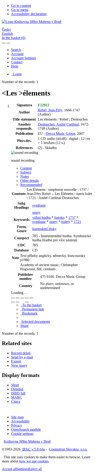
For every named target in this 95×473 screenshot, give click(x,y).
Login (16, 74)
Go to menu (19, 10)
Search (16, 50)
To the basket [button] (31, 305)
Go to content (21, 6)
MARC (16, 397)
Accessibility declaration (29, 14)
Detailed (17, 389)
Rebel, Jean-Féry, (50, 110)
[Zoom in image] (13, 298)
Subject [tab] (25, 172)
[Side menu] (4, 43)
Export (16, 361)
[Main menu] (8, 43)
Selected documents (35, 322)
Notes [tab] (24, 176)
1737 (72, 218)
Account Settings (23, 58)
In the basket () (13, 38)
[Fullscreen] (27, 298)
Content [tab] (26, 168)
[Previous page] (22, 302)
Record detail (20, 353)
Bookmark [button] (29, 313)
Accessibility (20, 421)
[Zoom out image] (17, 298)
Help (14, 66)
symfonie (39, 205)
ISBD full (18, 393)
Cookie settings (22, 434)
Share (24, 326)
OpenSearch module (26, 429)
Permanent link (32, 309)
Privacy (16, 425)
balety (65, 222)
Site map (17, 417)
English (7, 34)
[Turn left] (13, 302)
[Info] (31, 298)
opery (36, 212)
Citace (15, 401)
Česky (6, 29)
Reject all (35, 469)
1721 (77, 222)
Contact (16, 62)
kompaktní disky (44, 229)
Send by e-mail (22, 357)
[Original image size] (22, 298)
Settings (22, 469)
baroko (59, 218)
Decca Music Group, (61, 133)
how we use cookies (34, 461)
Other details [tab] (29, 181)
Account (17, 54)
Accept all (9, 469)
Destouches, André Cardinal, (59, 124)
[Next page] (27, 302)
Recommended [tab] (31, 185)
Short (15, 385)
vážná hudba (41, 218)
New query (19, 365)
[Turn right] (17, 302)
